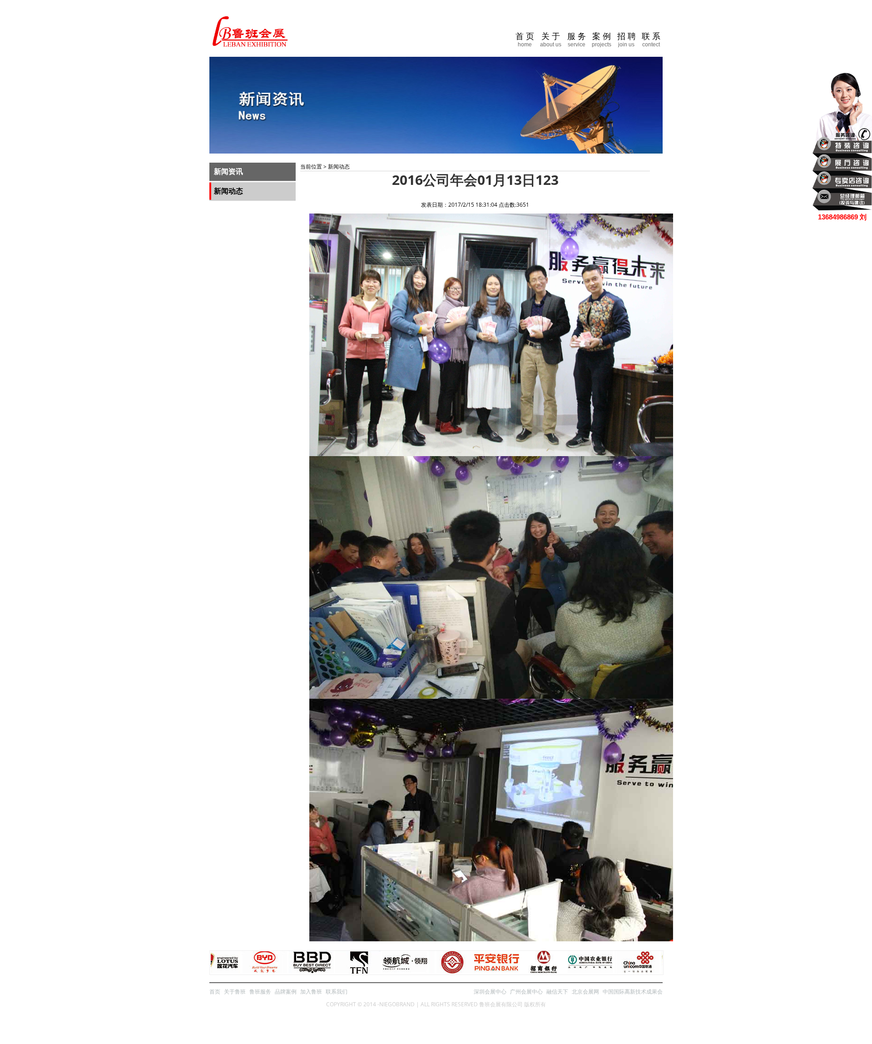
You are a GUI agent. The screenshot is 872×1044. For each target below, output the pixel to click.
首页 (214, 991)
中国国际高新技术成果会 (633, 991)
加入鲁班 (311, 991)
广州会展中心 (526, 991)
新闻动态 (228, 191)
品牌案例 (286, 991)
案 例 (601, 40)
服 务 (576, 40)
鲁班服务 (260, 991)
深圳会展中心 (490, 991)
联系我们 (336, 991)
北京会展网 (585, 991)
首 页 (524, 40)
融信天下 (557, 991)
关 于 (550, 40)
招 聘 (626, 40)
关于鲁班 (235, 991)
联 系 (651, 40)
